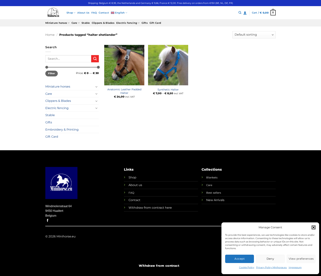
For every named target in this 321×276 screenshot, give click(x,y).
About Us (83, 12)
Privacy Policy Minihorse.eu (271, 267)
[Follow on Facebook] (47, 220)
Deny (270, 258)
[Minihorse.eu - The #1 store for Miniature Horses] (53, 13)
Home (50, 35)
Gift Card (155, 23)
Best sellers (213, 192)
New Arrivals (215, 200)
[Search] (240, 12)
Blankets (212, 177)
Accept (239, 258)
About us (135, 185)
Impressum (295, 267)
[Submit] (95, 58)
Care (74, 23)
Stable (86, 23)
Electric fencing (126, 23)
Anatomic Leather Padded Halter (124, 91)
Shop (70, 12)
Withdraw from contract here (150, 207)
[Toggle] (96, 86)
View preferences (301, 258)
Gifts (145, 23)
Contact (104, 12)
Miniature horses (56, 23)
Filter (51, 73)
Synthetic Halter (168, 89)
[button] (313, 227)
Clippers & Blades (103, 23)
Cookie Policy (246, 267)
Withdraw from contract (159, 265)
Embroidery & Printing (62, 129)
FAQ (94, 12)
